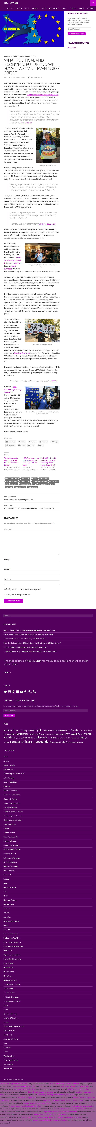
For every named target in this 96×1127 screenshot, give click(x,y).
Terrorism (6, 742)
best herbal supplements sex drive (13, 1083)
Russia (74, 738)
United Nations (72, 742)
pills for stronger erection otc (80, 1089)
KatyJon (7, 672)
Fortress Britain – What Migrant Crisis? (19, 498)
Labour (62, 734)
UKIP (64, 742)
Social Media (8, 1035)
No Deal (9, 487)
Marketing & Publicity (11, 938)
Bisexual (7, 786)
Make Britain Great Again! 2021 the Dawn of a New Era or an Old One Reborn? (32, 643)
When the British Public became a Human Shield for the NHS (25, 647)
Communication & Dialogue (13, 812)
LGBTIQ (75, 733)
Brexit (34, 478)
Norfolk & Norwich (10, 980)
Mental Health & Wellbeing (13, 946)
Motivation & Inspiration (12, 959)
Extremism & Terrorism (12, 858)
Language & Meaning (11, 921)
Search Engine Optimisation (14, 1026)
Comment (8, 529)
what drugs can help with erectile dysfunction (56, 1095)
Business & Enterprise (12, 795)
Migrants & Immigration (12, 955)
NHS (34, 484)
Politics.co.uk (26, 122)
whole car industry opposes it (12, 260)
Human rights (9, 734)
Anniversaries (9, 769)
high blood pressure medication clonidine (60, 1111)
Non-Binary (28, 737)
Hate (81, 731)
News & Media (9, 972)
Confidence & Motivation (13, 820)
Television (7, 1047)
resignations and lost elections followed (42, 94)
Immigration (25, 484)
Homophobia (88, 731)
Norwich (43, 737)
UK (60, 742)
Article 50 (25, 478)
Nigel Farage (19, 738)
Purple (6, 1005)
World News (8, 1069)
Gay (69, 731)
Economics (54, 481)
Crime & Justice (9, 833)
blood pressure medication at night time (25, 1106)
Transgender (41, 741)
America (6, 761)
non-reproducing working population (12, 389)
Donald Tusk (25, 481)
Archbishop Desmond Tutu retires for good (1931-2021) (24, 639)
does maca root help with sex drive (74, 1086)
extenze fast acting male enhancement (64, 1083)
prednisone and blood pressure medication (50, 1120)
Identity (6, 908)
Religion (68, 738)
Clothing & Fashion (10, 799)
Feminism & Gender (11, 866)
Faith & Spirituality (10, 862)
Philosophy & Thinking (12, 984)
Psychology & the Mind (12, 1001)
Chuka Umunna (11, 481)
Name (7, 559)
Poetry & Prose (9, 993)
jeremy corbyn (55, 734)
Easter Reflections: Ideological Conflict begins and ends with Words (29, 634)
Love (82, 734)
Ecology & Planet (10, 841)
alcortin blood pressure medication (37, 1103)
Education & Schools (11, 845)
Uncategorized (9, 1056)
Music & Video (9, 963)
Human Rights (9, 904)
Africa (6, 757)
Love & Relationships (11, 934)
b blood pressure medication (82, 1106)
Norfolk (36, 738)
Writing (35, 8)
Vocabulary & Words (11, 1060)
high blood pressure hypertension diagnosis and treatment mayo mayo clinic (52, 1117)
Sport (6, 1043)
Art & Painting (9, 778)
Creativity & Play (10, 824)
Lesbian (6, 925)
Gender (73, 8)
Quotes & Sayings (10, 1014)
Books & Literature (10, 790)
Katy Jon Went (11, 3)
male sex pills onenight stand (24, 1089)
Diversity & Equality (11, 837)
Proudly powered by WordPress (13, 1079)
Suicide (80, 737)
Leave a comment (36, 77)
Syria (86, 738)
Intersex (33, 734)
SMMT (54, 381)
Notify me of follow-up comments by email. (23, 589)
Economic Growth (40, 481)
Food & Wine (8, 875)
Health (6, 896)
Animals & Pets (9, 765)
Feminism (63, 730)
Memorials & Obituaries (12, 942)
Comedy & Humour (10, 807)
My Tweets (72, 48)
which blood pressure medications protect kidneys (63, 1100)
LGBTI (67, 734)
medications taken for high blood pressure (50, 1114)
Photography (54, 8)
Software (90, 8)
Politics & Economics (26, 56)
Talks (18, 8)
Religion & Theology (11, 1018)
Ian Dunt (14, 484)
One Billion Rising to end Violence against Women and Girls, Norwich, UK (30, 651)
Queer (6, 1010)
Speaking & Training (11, 1039)
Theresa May (32, 487)
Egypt (29, 730)
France (6, 883)
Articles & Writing (10, 782)
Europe (57, 730)
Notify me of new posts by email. (19, 594)
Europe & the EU (10, 56)
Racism (63, 738)
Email (7, 569)
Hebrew (81, 8)
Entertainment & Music (12, 849)
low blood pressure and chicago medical (70, 1109)
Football (6, 879)
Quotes (59, 738)
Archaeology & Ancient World (14, 774)
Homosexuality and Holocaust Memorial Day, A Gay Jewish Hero (29, 506)
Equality (34, 730)
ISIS (38, 734)
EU (7, 484)
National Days (9, 967)
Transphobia (54, 742)
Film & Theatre (9, 871)
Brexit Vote (44, 478)
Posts (27, 8)
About (9, 8)
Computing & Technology (13, 816)
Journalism (7, 917)
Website (7, 579)
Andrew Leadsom (12, 478)
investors (17, 263)
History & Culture (10, 900)
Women (80, 742)
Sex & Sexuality (9, 1031)
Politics (64, 8)
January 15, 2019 (47, 223)
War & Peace (8, 1064)
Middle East (8, 951)
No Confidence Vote (46, 484)
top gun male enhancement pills (22, 1086)
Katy (24, 77)
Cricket (6, 828)
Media (44, 8)
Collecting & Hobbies (11, 803)
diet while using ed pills (27, 1097)
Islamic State (45, 734)
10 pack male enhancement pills (40, 1092)
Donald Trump (21, 730)
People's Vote (20, 487)
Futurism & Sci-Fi (10, 887)
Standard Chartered (22, 353)
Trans (28, 741)
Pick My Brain (33, 660)
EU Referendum (48, 731)
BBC (5, 730)
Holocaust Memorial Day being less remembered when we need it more (29, 630)
